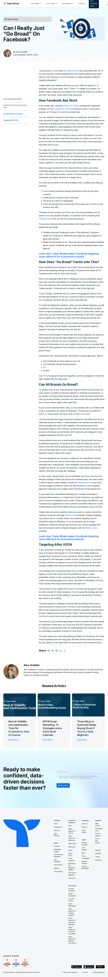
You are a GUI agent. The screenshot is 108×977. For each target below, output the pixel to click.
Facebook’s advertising (64, 109)
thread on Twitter (71, 106)
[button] (35, 3)
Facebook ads (45, 219)
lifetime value (70, 515)
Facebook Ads (72, 71)
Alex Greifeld (21, 52)
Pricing (82, 3)
